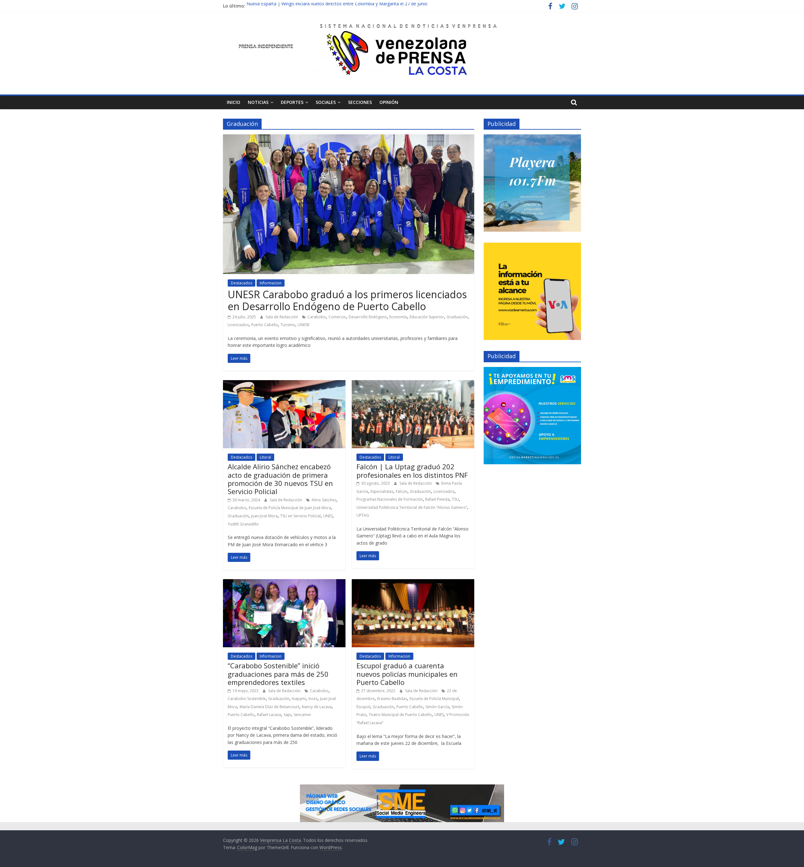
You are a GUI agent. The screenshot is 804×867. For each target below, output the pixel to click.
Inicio (233, 102)
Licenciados (238, 324)
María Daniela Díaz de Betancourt (269, 706)
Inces (313, 698)
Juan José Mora (264, 516)
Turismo (287, 324)
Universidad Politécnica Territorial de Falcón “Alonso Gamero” (411, 507)
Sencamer (302, 714)
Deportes (292, 102)
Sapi (287, 714)
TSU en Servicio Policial (300, 516)
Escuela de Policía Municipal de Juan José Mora (290, 507)
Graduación (457, 317)
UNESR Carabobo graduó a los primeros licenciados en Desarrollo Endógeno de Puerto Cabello (347, 300)
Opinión (388, 102)
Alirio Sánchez (324, 500)
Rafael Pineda (437, 499)
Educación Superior (427, 317)
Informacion (270, 283)
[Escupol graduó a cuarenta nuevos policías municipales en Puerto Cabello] (413, 582)
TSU (455, 499)
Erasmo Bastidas (392, 698)
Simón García (437, 706)
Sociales (326, 102)
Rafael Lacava (269, 714)
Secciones (360, 102)
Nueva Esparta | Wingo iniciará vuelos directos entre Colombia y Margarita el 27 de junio (337, 6)
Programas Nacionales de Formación (389, 499)
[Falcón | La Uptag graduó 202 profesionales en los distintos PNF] (413, 383)
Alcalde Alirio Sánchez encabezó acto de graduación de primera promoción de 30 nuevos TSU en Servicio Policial (280, 479)
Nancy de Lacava (317, 706)
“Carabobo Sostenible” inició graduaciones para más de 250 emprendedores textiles (278, 674)
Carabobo (316, 317)
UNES (328, 516)
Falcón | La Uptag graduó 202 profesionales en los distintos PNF (412, 470)
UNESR (303, 324)
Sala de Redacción (282, 317)
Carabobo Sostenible (247, 698)
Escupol (363, 706)
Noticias (258, 102)
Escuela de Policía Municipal (434, 698)
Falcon (401, 491)
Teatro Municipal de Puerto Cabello (400, 714)
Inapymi (299, 698)
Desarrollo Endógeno (368, 317)
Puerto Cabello (264, 324)
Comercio (337, 317)
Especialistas (382, 491)
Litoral (265, 457)
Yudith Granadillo (243, 524)
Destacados (241, 283)
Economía (398, 317)
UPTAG (362, 515)
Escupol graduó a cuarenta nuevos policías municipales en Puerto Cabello (407, 674)
